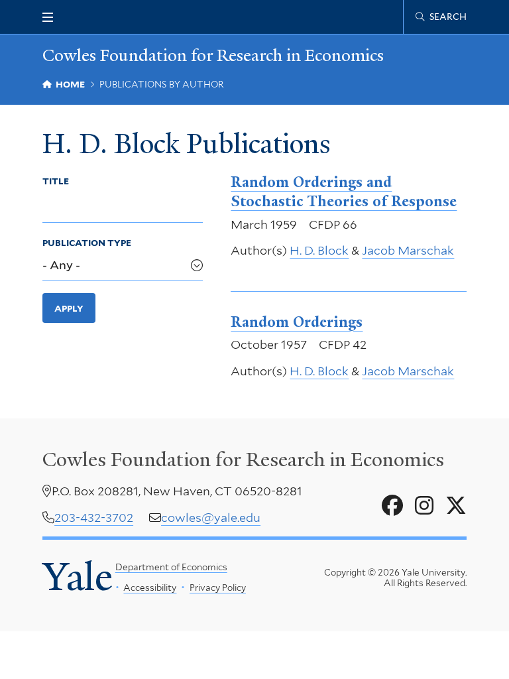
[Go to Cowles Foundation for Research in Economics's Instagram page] (424, 506)
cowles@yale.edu (210, 518)
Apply (69, 308)
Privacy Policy (218, 587)
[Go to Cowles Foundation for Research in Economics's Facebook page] (392, 506)
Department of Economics (171, 567)
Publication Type (86, 242)
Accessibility (149, 587)
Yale (77, 577)
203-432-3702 (93, 518)
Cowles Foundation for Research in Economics (213, 55)
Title (55, 181)
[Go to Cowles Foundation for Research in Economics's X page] (456, 506)
